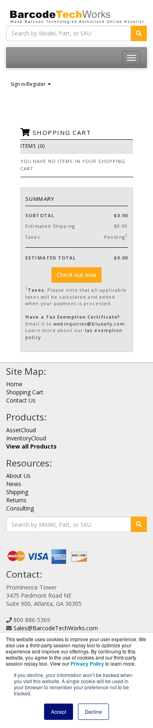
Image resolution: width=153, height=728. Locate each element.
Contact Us (20, 400)
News (13, 484)
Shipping (17, 492)
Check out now (76, 275)
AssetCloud (21, 430)
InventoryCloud (26, 438)
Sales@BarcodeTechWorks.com (55, 628)
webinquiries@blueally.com (89, 324)
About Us (18, 475)
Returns (16, 500)
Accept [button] (58, 711)
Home (14, 384)
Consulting (20, 508)
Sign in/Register (29, 84)
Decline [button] (93, 711)
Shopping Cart (24, 392)
